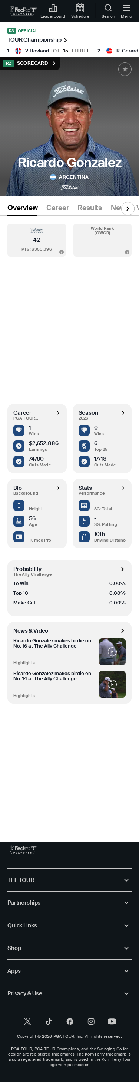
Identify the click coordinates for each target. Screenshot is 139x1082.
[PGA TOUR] (23, 849)
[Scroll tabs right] (128, 208)
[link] (23, 11)
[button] (36, 240)
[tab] (22, 209)
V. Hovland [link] (37, 51)
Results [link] (89, 208)
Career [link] (57, 208)
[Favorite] (125, 69)
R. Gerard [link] (127, 51)
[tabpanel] (69, 521)
